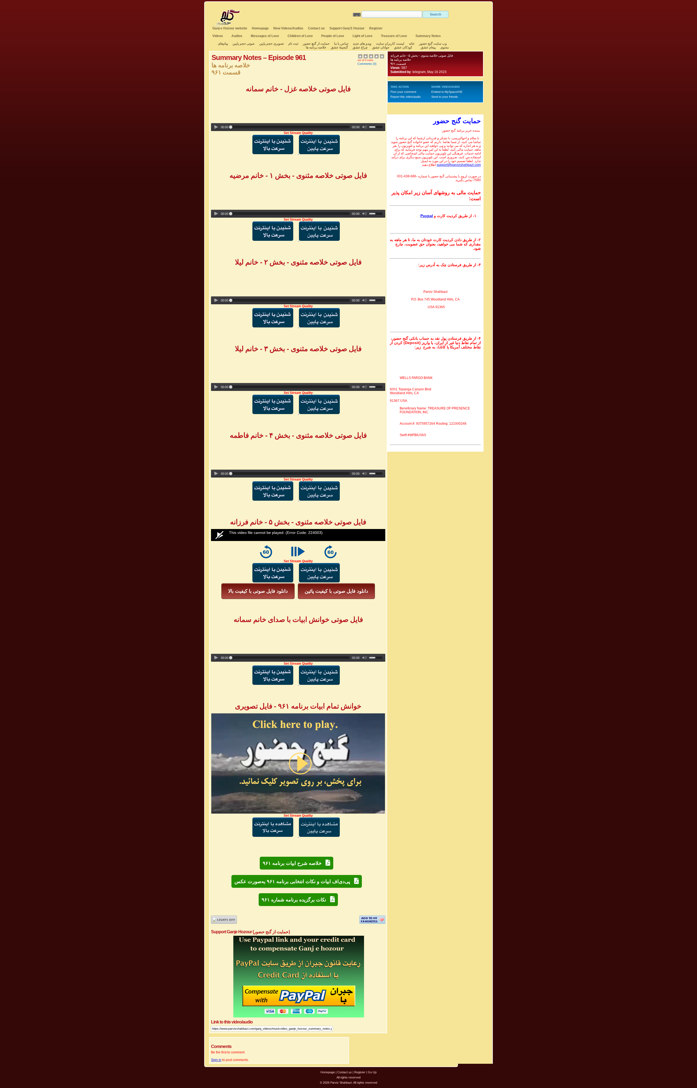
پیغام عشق (428, 47)
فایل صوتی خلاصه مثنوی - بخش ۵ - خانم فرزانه (421, 55)
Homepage (260, 28)
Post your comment (403, 91)
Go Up (372, 1072)
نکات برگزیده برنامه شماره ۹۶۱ (296, 899)
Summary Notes (428, 36)
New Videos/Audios (288, 28)
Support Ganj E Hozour (347, 28)
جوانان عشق (380, 47)
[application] (298, 535)
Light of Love (362, 36)
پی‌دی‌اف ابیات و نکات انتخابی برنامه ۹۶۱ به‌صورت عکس (294, 881)
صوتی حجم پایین (243, 43)
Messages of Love (265, 36)
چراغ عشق (360, 47)
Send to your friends (444, 96)
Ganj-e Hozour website (229, 28)
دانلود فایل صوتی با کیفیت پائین (336, 591)
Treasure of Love (394, 36)
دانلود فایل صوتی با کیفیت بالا (258, 591)
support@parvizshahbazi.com (459, 165)
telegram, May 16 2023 (429, 72)
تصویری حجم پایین (271, 43)
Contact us (316, 28)
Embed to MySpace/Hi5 (446, 91)
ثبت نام (293, 43)
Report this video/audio (405, 96)
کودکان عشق (403, 47)
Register (376, 28)
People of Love (332, 36)
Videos (217, 36)
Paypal (426, 216)
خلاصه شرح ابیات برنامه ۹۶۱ (294, 863)
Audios (236, 36)
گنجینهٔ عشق (339, 47)
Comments (364, 63)
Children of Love (300, 36)
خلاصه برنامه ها (316, 47)
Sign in (216, 1060)
